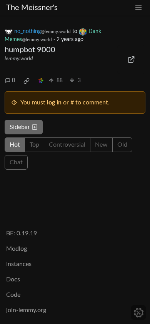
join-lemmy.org (26, 310)
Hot (15, 145)
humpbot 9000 (30, 50)
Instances (19, 264)
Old (122, 145)
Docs (13, 279)
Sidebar (20, 127)
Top (34, 145)
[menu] (138, 7)
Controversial (67, 145)
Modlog (16, 249)
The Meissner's (32, 8)
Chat (16, 162)
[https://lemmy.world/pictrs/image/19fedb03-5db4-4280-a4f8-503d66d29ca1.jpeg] (131, 59)
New (101, 145)
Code (13, 295)
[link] (26, 81)
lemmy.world (19, 58)
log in (54, 102)
